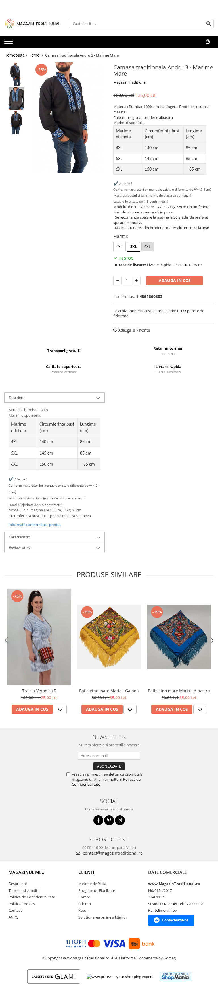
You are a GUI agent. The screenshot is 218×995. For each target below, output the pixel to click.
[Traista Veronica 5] (39, 637)
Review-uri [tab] (20, 547)
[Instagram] (120, 820)
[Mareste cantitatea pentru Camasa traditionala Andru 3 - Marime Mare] (136, 280)
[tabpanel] (68, 117)
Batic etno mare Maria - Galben (109, 690)
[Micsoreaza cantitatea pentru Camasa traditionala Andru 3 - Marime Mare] (117, 280)
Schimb (84, 903)
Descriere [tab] (16, 397)
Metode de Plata (92, 883)
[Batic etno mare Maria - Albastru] (179, 637)
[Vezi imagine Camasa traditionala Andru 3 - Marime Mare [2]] (16, 122)
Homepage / (16, 55)
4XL (119, 246)
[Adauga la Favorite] (60, 709)
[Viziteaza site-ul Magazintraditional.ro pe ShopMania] (175, 976)
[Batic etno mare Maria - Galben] (109, 637)
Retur (83, 910)
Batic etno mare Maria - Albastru (179, 690)
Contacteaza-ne (175, 920)
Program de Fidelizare (96, 890)
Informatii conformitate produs (35, 524)
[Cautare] (209, 23)
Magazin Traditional (129, 82)
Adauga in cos (175, 280)
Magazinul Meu (27, 872)
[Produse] (9, 43)
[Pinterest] (109, 820)
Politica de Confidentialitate (32, 896)
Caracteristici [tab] (19, 537)
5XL (133, 246)
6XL (147, 246)
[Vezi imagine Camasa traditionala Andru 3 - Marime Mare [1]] (16, 98)
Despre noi (18, 883)
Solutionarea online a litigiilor (102, 917)
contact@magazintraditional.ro (112, 853)
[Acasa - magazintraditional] (32, 24)
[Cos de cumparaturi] (208, 41)
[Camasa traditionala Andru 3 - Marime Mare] (68, 117)
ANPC (13, 917)
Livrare (84, 896)
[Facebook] (98, 820)
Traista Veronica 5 (39, 690)
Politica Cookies (22, 903)
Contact (15, 910)
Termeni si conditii (24, 890)
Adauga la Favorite (133, 330)
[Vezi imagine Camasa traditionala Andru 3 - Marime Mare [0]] (16, 74)
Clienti (86, 872)
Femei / (36, 55)
